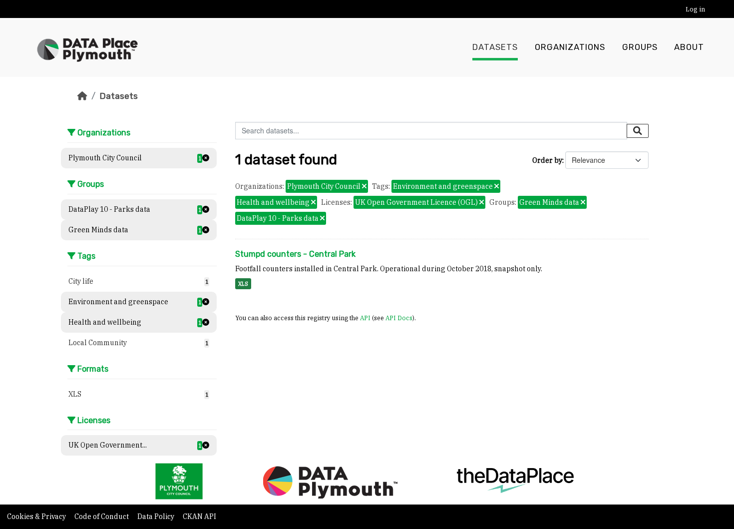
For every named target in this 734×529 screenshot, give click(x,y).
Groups (640, 47)
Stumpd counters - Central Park (295, 254)
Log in (695, 9)
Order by (547, 160)
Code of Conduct (102, 516)
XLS (243, 283)
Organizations (570, 47)
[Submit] (638, 131)
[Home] (82, 96)
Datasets (495, 47)
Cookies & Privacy (37, 516)
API (365, 318)
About (689, 47)
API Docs (398, 318)
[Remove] (364, 186)
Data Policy (156, 516)
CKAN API (199, 516)
